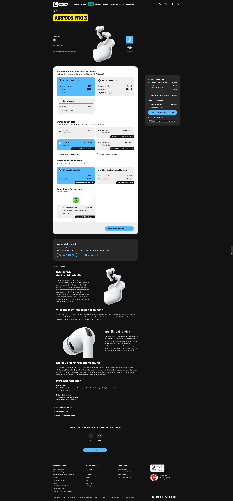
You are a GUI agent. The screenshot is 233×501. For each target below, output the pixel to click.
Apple (72, 11)
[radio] (54, 40)
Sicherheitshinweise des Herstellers (67, 397)
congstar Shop (59, 465)
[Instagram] (174, 497)
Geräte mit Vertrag (62, 11)
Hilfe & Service (92, 465)
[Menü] (163, 466)
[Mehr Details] (84, 284)
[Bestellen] (178, 4)
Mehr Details (66, 213)
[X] (157, 497)
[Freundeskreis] (166, 4)
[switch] (160, 470)
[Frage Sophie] (160, 4)
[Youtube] (170, 497)
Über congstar (124, 465)
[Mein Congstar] (172, 4)
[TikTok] (166, 497)
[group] (67, 38)
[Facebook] (153, 497)
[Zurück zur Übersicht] (54, 11)
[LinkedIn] (161, 497)
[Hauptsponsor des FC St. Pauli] (154, 477)
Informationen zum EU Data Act (66, 400)
